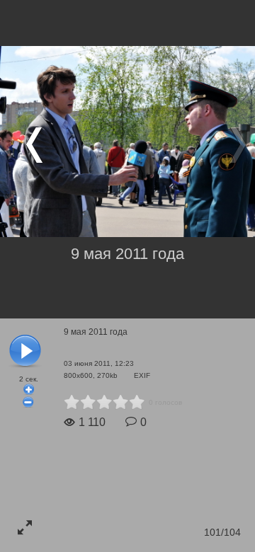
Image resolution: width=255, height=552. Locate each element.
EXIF (142, 375)
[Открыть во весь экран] (24, 527)
